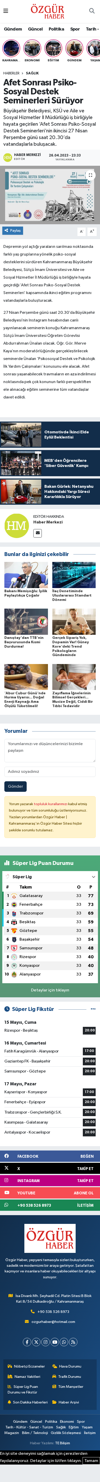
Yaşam (87, 1427)
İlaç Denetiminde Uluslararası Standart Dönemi (72, 595)
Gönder (15, 786)
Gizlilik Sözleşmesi (66, 1433)
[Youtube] (55, 1342)
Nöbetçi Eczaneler (29, 1366)
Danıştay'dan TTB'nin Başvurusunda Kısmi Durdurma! (24, 642)
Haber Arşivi (69, 1402)
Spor (75, 29)
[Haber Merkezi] (16, 525)
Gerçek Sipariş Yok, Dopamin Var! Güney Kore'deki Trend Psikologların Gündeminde (70, 646)
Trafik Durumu (69, 1377)
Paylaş (15, 230)
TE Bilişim (62, 1443)
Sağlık (32, 73)
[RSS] (73, 1342)
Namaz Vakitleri (27, 1377)
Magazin (11, 1433)
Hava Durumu (70, 1366)
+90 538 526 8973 (53, 1312)
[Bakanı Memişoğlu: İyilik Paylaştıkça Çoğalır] (26, 575)
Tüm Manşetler (70, 1387)
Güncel (35, 29)
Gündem (13, 29)
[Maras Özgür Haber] (47, 11)
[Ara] (92, 11)
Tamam (91, 1461)
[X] (36, 1342)
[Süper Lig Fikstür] (93, 1009)
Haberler (11, 73)
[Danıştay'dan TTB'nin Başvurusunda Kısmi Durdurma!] (26, 621)
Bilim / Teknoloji (35, 1433)
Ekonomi (67, 1422)
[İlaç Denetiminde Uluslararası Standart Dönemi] (74, 575)
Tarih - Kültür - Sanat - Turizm (29, 1427)
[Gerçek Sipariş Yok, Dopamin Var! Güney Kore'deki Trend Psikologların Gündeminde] (74, 621)
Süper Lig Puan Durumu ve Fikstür (23, 1389)
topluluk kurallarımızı (51, 804)
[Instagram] (45, 1342)
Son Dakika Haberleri (30, 1402)
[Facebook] (27, 1342)
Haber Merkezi (48, 522)
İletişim (90, 1433)
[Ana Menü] (5, 11)
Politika (56, 29)
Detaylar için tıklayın (50, 990)
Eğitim (74, 1427)
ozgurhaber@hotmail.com (53, 1322)
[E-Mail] (37, 533)
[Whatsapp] (64, 1342)
